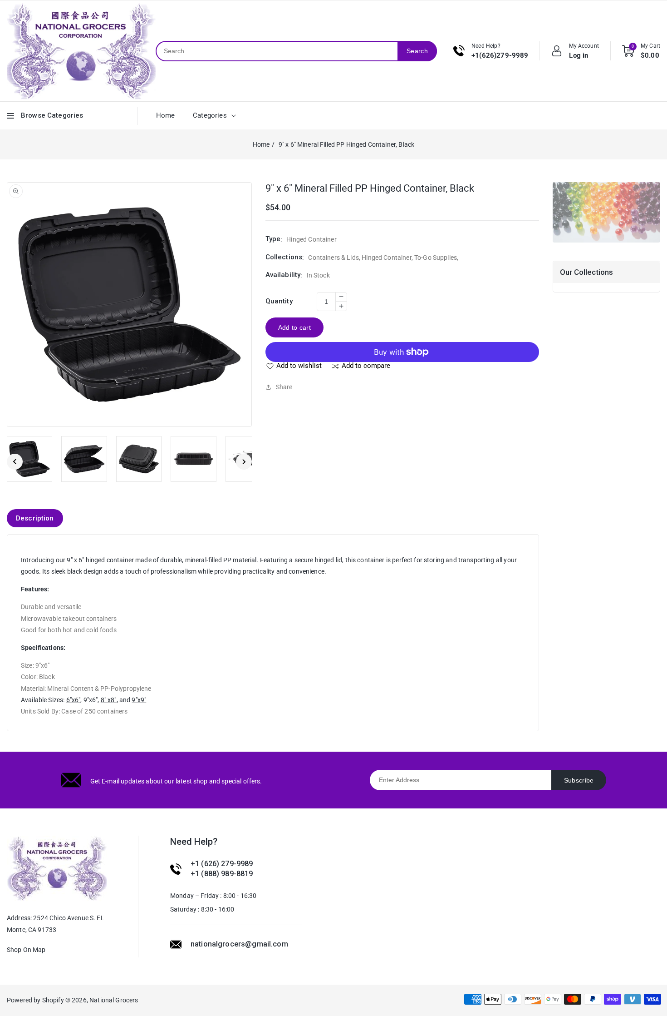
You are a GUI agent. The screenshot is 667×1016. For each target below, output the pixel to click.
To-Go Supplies (435, 257)
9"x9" (139, 700)
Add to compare (366, 366)
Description (35, 518)
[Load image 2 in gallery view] (84, 458)
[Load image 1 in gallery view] (29, 458)
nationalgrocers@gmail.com (239, 944)
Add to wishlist (299, 366)
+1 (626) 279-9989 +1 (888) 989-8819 (222, 868)
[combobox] (277, 51)
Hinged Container (386, 257)
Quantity (279, 301)
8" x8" (109, 700)
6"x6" (73, 700)
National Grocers (113, 1000)
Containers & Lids (333, 257)
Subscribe (579, 780)
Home (261, 144)
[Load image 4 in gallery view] (193, 458)
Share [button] (284, 387)
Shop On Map (26, 949)
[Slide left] (15, 462)
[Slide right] (244, 462)
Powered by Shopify (35, 1000)
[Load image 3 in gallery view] (139, 458)
